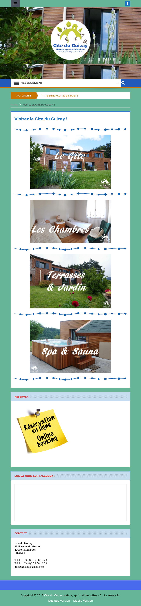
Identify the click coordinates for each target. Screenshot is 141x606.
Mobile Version (83, 600)
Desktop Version (59, 600)
